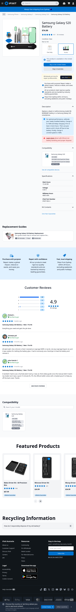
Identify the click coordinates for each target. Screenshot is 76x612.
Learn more (50, 138)
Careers (5, 555)
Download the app (28, 565)
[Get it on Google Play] (29, 576)
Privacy (4, 572)
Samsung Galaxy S (27, 14)
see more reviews (38, 386)
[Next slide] (40, 501)
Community (25, 545)
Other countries (62, 607)
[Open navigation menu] (2, 3)
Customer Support (8, 548)
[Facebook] (45, 589)
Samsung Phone (13, 14)
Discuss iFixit (6, 551)
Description (46, 107)
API (3, 558)
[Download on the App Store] (29, 570)
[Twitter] (49, 589)
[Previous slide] (35, 501)
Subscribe (61, 553)
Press (23, 558)
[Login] (73, 3)
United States (46, 607)
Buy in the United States (58, 65)
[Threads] (68, 589)
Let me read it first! (56, 557)
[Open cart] (69, 3)
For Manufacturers (27, 555)
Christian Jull (12, 336)
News (23, 561)
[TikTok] (41, 589)
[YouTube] (57, 589)
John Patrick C (13, 360)
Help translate (7, 589)
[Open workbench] (64, 3)
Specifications (47, 176)
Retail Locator (25, 551)
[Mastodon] (61, 589)
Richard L (11, 315)
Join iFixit (66, 77)
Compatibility (47, 148)
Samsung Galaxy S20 (42, 14)
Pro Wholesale (26, 548)
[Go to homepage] (11, 3)
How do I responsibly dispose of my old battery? (22, 526)
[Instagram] (53, 589)
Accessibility (6, 569)
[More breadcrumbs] (4, 14)
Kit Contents (46, 207)
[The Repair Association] (72, 589)
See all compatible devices (50, 170)
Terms (4, 576)
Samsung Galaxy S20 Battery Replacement (29, 233)
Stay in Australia (57, 69)
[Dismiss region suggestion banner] (71, 607)
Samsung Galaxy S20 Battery (60, 14)
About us (5, 545)
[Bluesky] (65, 589)
